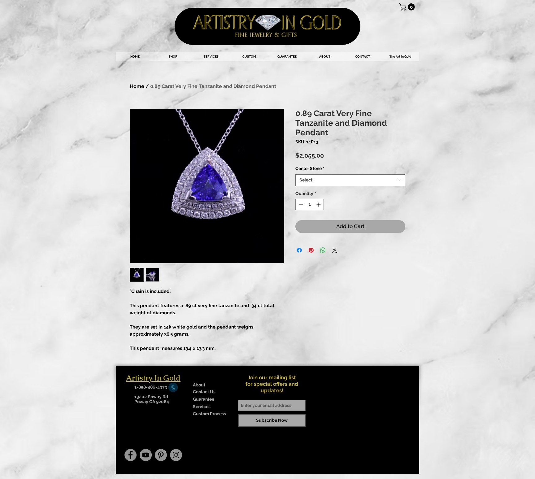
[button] (407, 7)
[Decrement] (300, 204)
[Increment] (319, 204)
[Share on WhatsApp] (323, 250)
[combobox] (350, 180)
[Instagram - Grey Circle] (176, 455)
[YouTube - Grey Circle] (146, 455)
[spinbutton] (309, 204)
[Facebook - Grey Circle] (130, 455)
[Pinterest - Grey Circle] (161, 455)
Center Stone (309, 168)
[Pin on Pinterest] (311, 250)
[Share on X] (334, 250)
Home (137, 86)
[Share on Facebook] (299, 250)
